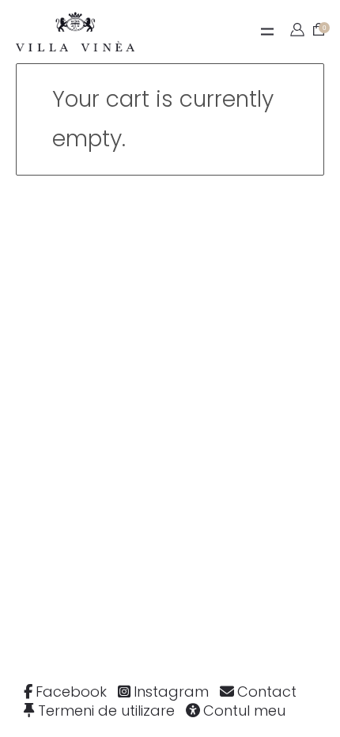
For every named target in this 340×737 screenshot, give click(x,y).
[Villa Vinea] (75, 31)
